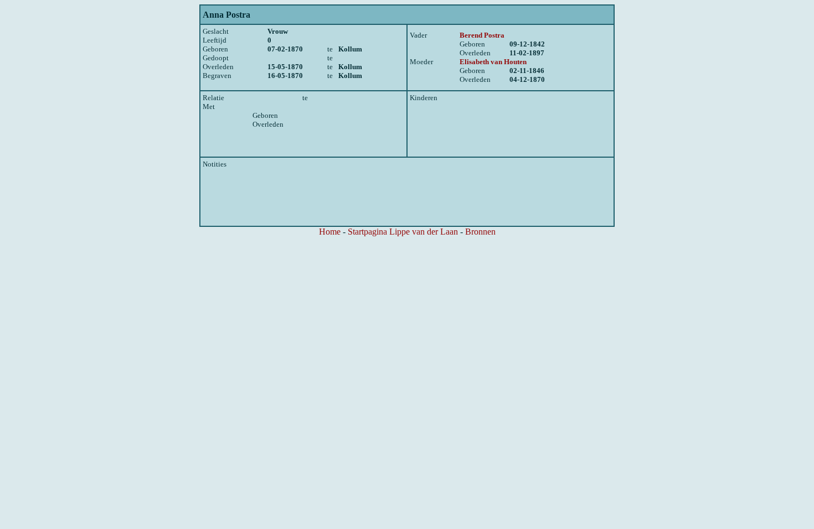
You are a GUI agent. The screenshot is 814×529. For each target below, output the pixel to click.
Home (330, 231)
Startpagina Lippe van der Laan (403, 231)
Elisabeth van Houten (493, 62)
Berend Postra (482, 35)
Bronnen (480, 231)
